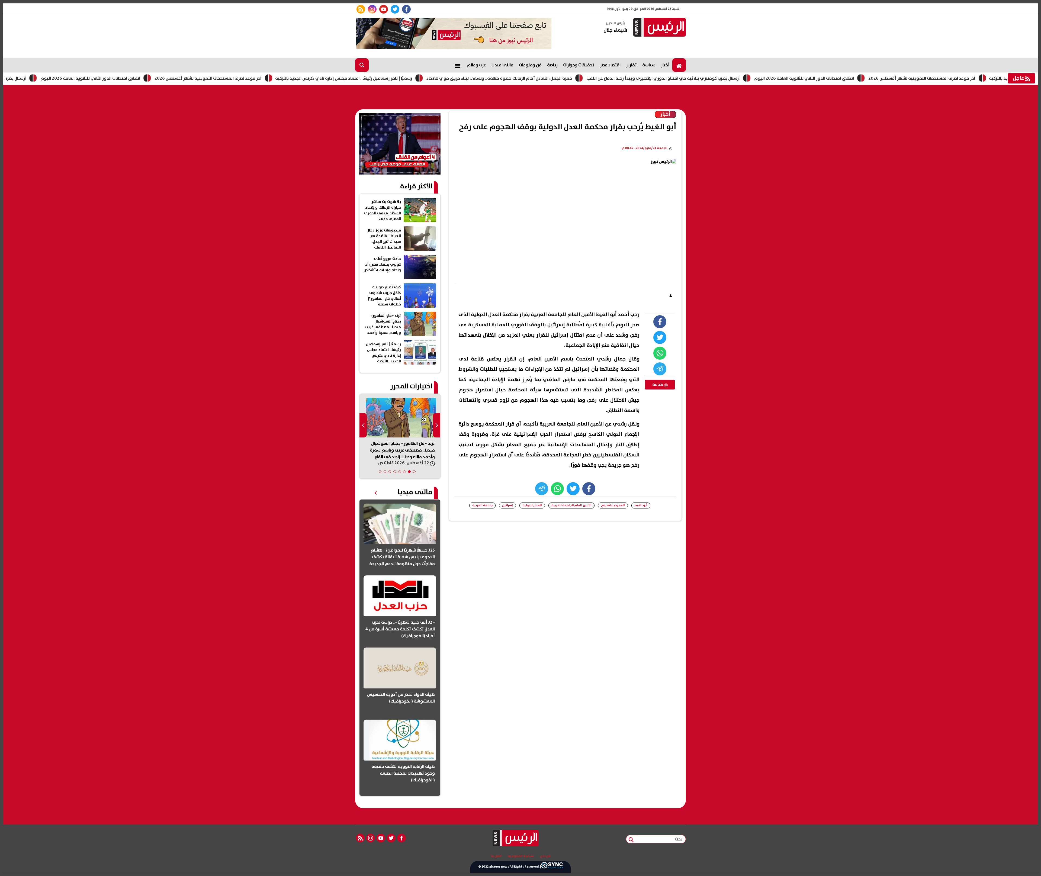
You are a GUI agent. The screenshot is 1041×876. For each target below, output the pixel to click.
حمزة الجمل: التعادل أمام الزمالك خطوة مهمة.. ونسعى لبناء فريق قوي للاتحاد (545, 78)
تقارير (631, 65)
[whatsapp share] (659, 353)
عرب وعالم (476, 65)
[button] (414, 471)
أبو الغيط (640, 505)
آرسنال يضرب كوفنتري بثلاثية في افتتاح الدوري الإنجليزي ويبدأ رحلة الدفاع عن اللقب (709, 78)
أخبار (665, 65)
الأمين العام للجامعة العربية (571, 505)
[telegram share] (659, 368)
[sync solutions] (552, 867)
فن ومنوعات (530, 65)
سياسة (649, 65)
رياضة (552, 65)
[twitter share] (659, 337)
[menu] (457, 65)
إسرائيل (507, 505)
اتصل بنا (496, 856)
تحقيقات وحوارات (579, 65)
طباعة (658, 384)
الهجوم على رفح (613, 505)
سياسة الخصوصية (521, 856)
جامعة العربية (482, 505)
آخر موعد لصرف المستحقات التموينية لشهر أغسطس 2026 (254, 78)
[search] (362, 65)
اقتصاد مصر (610, 65)
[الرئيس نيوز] (659, 28)
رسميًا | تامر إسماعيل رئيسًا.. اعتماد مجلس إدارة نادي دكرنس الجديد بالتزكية (390, 78)
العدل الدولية (532, 505)
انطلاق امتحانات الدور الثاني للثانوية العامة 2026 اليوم (137, 78)
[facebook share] (659, 321)
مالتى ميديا (502, 65)
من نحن (545, 856)
